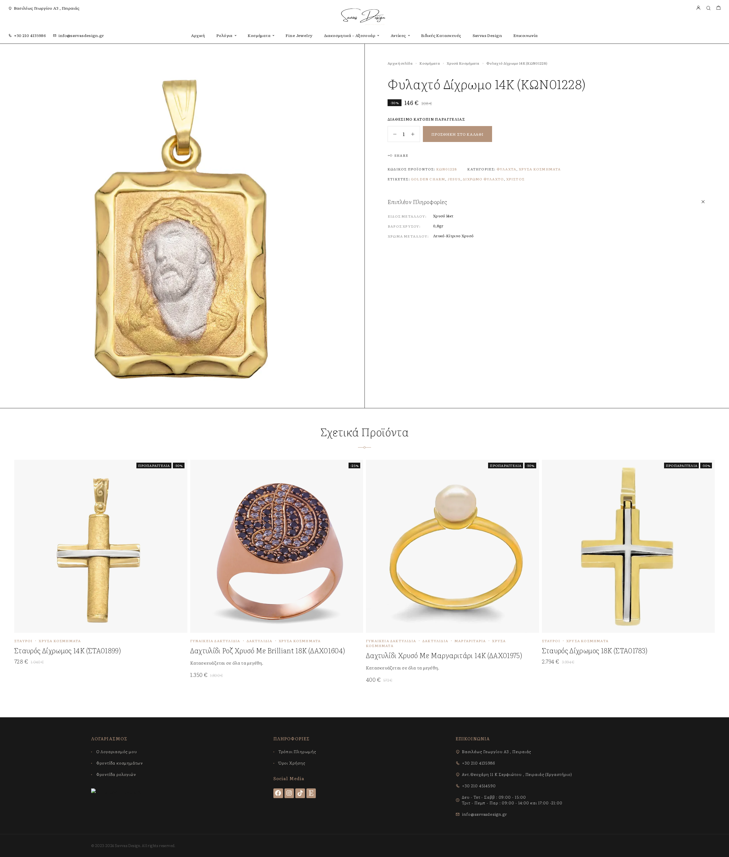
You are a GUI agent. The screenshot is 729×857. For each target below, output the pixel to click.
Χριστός (515, 179)
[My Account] (698, 8)
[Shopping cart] (718, 8)
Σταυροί (23, 640)
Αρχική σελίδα (400, 63)
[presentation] (272, 663)
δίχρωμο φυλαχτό (483, 179)
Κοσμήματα (259, 35)
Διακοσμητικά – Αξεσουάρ (350, 35)
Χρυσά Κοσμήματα (463, 63)
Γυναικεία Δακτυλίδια (215, 640)
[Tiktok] (300, 793)
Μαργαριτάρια (470, 640)
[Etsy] (311, 793)
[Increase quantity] (415, 134)
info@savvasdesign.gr (81, 35)
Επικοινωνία (525, 35)
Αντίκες (398, 35)
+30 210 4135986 (30, 35)
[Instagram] (289, 793)
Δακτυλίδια (260, 640)
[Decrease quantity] (392, 134)
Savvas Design (487, 35)
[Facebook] (278, 793)
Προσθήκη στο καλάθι (457, 134)
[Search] (708, 8)
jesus (454, 179)
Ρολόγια (224, 35)
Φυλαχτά (506, 169)
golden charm (428, 179)
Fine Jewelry (299, 35)
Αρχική (198, 35)
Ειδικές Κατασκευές (441, 35)
